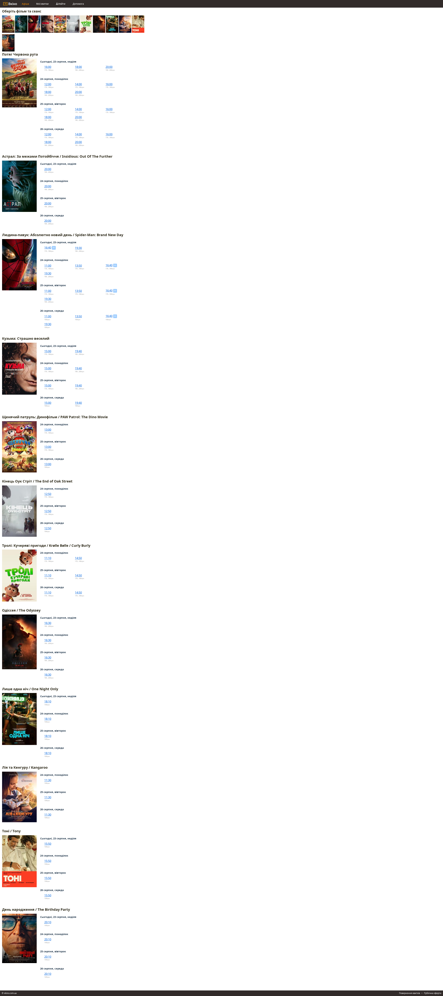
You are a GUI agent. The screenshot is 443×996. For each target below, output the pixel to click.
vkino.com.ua (10, 993)
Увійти (61, 3)
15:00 (47, 351)
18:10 (47, 701)
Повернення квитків (409, 993)
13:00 (47, 430)
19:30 (78, 248)
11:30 (47, 780)
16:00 (47, 67)
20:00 (109, 67)
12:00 (47, 84)
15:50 (47, 844)
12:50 (47, 494)
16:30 (47, 623)
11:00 (47, 265)
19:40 (78, 351)
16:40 (47, 247)
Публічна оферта (432, 993)
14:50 (78, 558)
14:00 (78, 84)
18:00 (78, 67)
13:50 (78, 265)
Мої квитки (42, 3)
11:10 (47, 558)
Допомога (78, 3)
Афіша (25, 3)
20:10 (47, 922)
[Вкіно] (10, 4)
